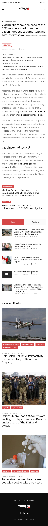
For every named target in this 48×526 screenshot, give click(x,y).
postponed (7, 134)
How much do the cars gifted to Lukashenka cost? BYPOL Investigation (22, 207)
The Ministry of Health (20, 471)
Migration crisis (17, 408)
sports (14, 21)
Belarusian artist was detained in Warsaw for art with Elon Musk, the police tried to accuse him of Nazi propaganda (28, 288)
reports (5, 78)
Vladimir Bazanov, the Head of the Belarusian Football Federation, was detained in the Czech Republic (20, 193)
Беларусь (34, 471)
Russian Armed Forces (10, 348)
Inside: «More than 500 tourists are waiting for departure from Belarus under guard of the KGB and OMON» (24, 420)
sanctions (9, 21)
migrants (6, 408)
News (3, 21)
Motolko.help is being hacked (26, 272)
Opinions (35, 222)
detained (32, 91)
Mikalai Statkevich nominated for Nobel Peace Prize (27, 245)
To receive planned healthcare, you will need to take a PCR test (22, 481)
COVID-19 (6, 471)
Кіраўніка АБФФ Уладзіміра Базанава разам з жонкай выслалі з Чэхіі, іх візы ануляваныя (22, 67)
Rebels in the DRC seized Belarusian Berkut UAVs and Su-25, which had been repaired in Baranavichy (29, 232)
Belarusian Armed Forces (11, 344)
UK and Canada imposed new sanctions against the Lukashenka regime (28, 259)
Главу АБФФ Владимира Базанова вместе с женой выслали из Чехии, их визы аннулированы (22, 58)
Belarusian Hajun (27, 344)
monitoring (40, 344)
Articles (22, 500)
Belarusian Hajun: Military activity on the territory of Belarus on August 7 (22, 359)
